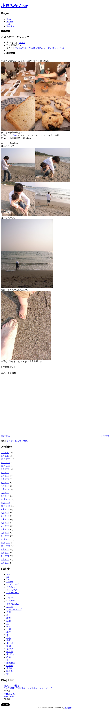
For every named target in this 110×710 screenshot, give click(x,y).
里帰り (9, 668)
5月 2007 (5, 563)
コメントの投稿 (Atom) (17, 441)
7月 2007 (5, 556)
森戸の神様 (9, 696)
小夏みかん (9, 694)
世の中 (9, 649)
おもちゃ (10, 587)
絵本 (8, 618)
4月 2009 (5, 486)
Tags (8, 24)
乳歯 (8, 657)
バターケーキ (12, 592)
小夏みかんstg (14, 5)
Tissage (9, 582)
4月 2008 (5, 526)
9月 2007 (5, 549)
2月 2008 (5, 533)
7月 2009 (5, 476)
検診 (8, 626)
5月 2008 (5, 523)
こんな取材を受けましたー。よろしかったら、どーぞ (28, 688)
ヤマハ (9, 606)
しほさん (14, 135)
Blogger (68, 708)
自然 (8, 637)
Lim (8, 579)
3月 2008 (5, 529)
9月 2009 (5, 469)
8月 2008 (5, 513)
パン (8, 595)
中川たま (10, 654)
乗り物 (9, 643)
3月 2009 (5, 489)
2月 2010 (5, 452)
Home (9, 19)
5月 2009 (5, 482)
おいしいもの (20, 48)
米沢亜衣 (10, 663)
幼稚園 (9, 665)
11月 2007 (5, 543)
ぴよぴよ (10, 598)
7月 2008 (5, 516)
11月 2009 (5, 462)
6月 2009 (5, 479)
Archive (9, 21)
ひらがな (10, 601)
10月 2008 (5, 506)
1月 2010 (5, 456)
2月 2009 (5, 493)
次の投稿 (5, 436)
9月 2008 (5, 509)
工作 (8, 632)
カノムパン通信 (11, 685)
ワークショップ (50, 48)
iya (7, 577)
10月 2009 (5, 466)
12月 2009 (5, 459)
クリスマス (11, 590)
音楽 (8, 612)
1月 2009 (5, 496)
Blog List (10, 26)
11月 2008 (5, 503)
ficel (8, 574)
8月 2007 (5, 553)
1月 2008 (5, 536)
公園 (8, 629)
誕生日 (9, 651)
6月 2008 (5, 519)
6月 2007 (5, 559)
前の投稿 (104, 436)
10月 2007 (5, 546)
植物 (8, 646)
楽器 (8, 621)
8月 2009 (5, 472)
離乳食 (9, 671)
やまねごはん (35, 48)
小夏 (62, 48)
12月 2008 (5, 499)
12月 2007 (5, 539)
